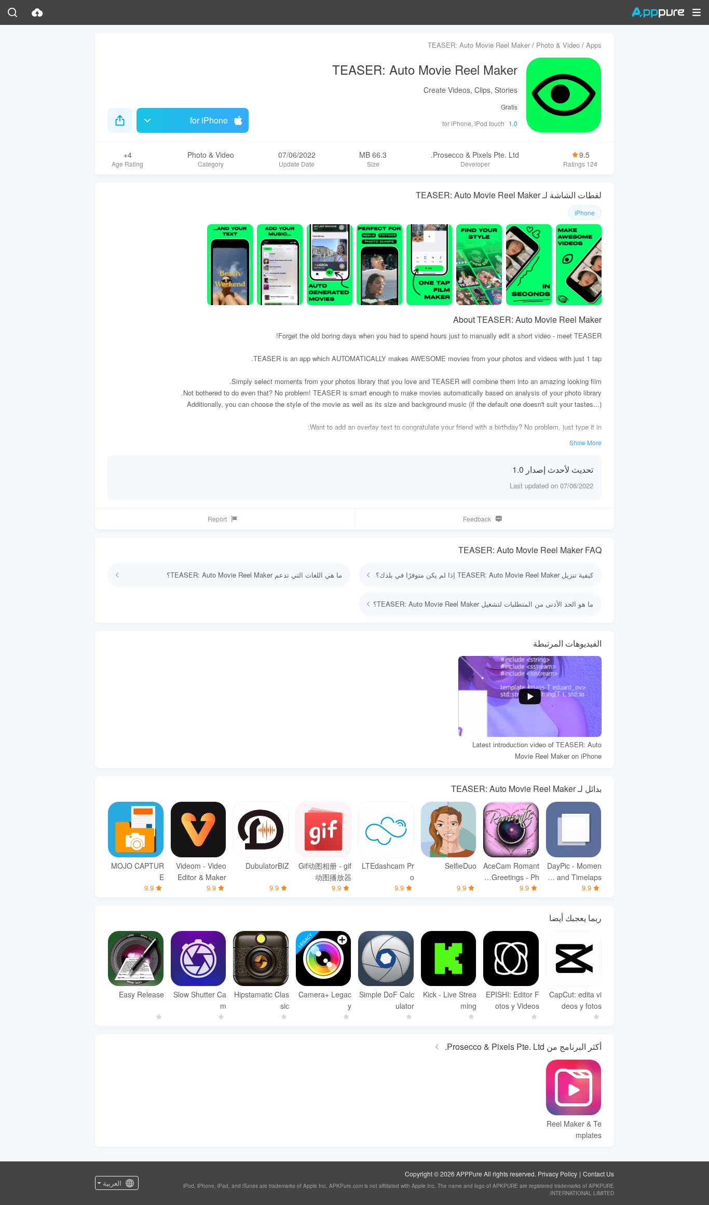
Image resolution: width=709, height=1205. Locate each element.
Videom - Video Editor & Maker (201, 871)
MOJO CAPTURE (137, 871)
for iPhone (209, 120)
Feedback (477, 518)
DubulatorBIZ (267, 865)
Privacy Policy (557, 1173)
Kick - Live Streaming (449, 1000)
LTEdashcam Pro (388, 871)
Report (217, 518)
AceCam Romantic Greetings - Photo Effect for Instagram (511, 871)
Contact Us (598, 1173)
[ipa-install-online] (37, 12)
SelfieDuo (460, 865)
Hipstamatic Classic (261, 1000)
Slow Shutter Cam (199, 1000)
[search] (12, 12)
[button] (696, 12)
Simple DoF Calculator (386, 1000)
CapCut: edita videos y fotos (575, 1000)
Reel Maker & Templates (574, 1129)
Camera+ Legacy (324, 1000)
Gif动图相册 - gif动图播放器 (324, 871)
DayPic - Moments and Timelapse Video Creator (574, 871)
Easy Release (141, 994)
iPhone (585, 212)
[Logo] (658, 12)
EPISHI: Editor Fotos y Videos (512, 1000)
